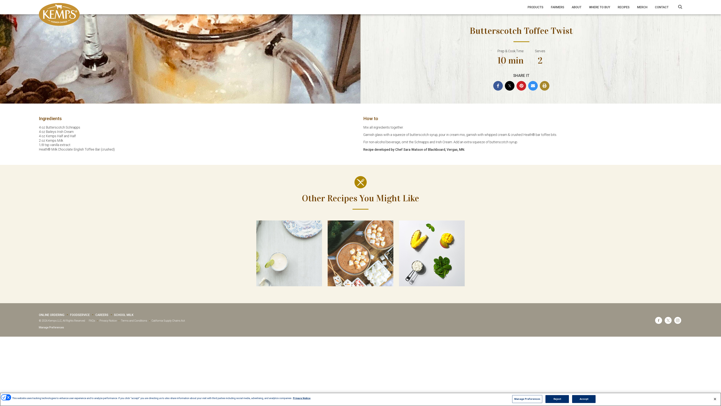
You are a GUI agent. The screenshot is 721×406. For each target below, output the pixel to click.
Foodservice (80, 315)
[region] (360, 399)
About (576, 7)
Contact (662, 7)
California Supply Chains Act (168, 320)
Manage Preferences (51, 327)
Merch (642, 7)
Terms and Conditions (134, 320)
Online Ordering (51, 315)
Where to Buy (599, 7)
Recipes (624, 7)
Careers (101, 315)
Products (535, 7)
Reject (557, 399)
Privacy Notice (108, 320)
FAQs (92, 320)
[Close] (715, 399)
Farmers (557, 7)
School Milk (123, 315)
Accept (584, 399)
